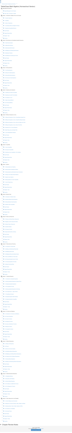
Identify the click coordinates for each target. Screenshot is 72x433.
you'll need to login (40, 428)
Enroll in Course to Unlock (36, 430)
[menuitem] (0, 2)
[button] (0, 0)
